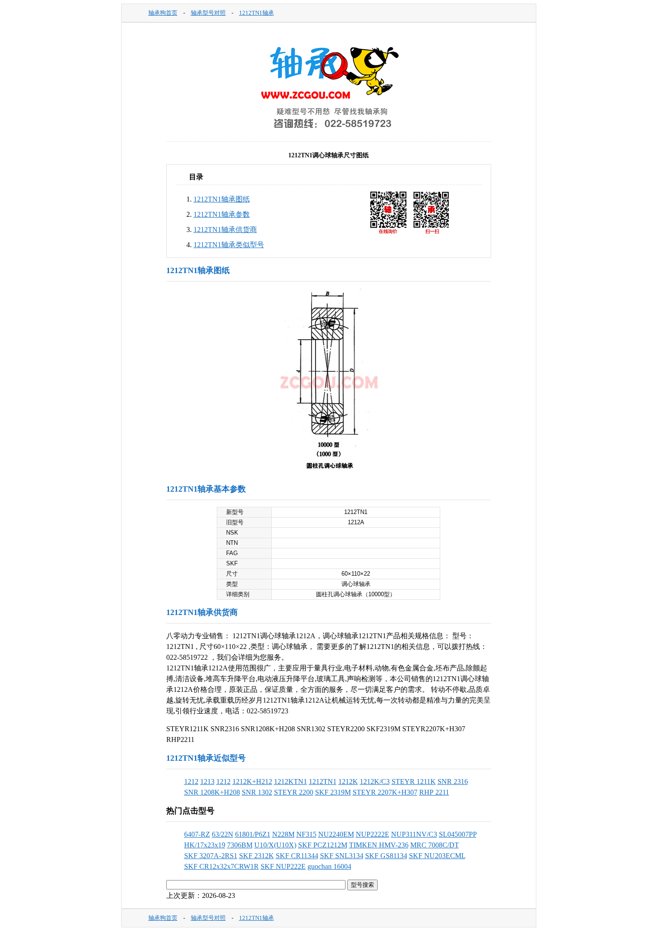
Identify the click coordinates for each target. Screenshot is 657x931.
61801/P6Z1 (252, 834)
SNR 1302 (257, 792)
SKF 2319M (333, 792)
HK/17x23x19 (204, 845)
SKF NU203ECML (437, 855)
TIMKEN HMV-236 (379, 845)
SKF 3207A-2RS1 (210, 855)
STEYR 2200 (293, 792)
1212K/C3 (375, 781)
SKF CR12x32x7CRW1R (221, 866)
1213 (207, 781)
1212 (191, 781)
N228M (283, 834)
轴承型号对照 (208, 12)
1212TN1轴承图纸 (222, 199)
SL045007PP (457, 834)
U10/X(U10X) (275, 845)
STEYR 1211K (414, 781)
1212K (348, 781)
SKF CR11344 (297, 855)
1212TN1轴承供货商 (225, 229)
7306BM (240, 845)
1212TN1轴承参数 (222, 214)
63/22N (222, 834)
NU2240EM (336, 834)
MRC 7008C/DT (434, 845)
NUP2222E (372, 834)
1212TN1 (323, 781)
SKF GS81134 (386, 855)
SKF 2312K (256, 855)
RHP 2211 (434, 792)
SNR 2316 (453, 781)
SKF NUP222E (283, 866)
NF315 (306, 834)
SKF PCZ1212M (322, 845)
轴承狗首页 (162, 12)
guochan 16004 (329, 866)
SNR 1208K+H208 (212, 792)
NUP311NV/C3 (414, 834)
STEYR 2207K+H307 (385, 792)
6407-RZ (197, 834)
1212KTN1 (290, 781)
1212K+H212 (252, 781)
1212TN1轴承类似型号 (229, 245)
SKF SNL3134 (341, 855)
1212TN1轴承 (256, 12)
